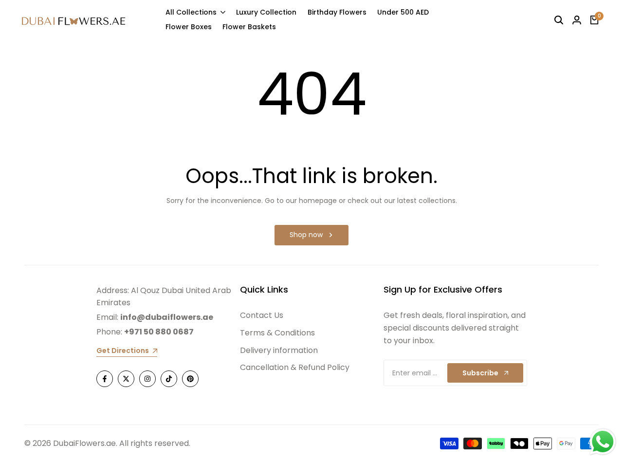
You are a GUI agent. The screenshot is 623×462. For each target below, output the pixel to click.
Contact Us (261, 315)
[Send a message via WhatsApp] (602, 441)
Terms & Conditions (277, 332)
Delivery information (279, 350)
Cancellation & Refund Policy (294, 367)
